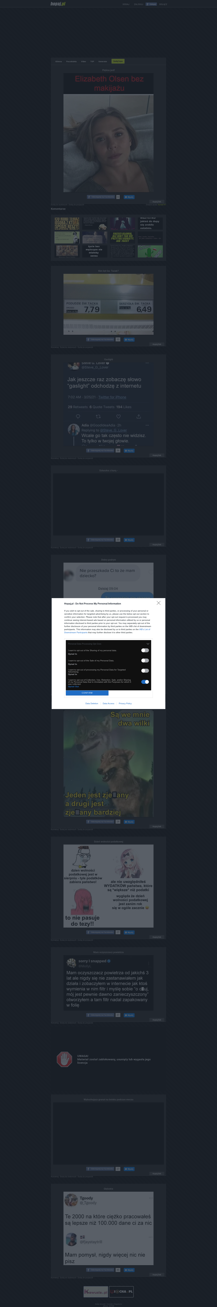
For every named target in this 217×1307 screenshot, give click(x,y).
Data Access (108, 703)
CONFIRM (87, 693)
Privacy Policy (125, 703)
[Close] (159, 604)
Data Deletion (91, 703)
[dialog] (108, 653)
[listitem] (108, 643)
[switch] (145, 650)
